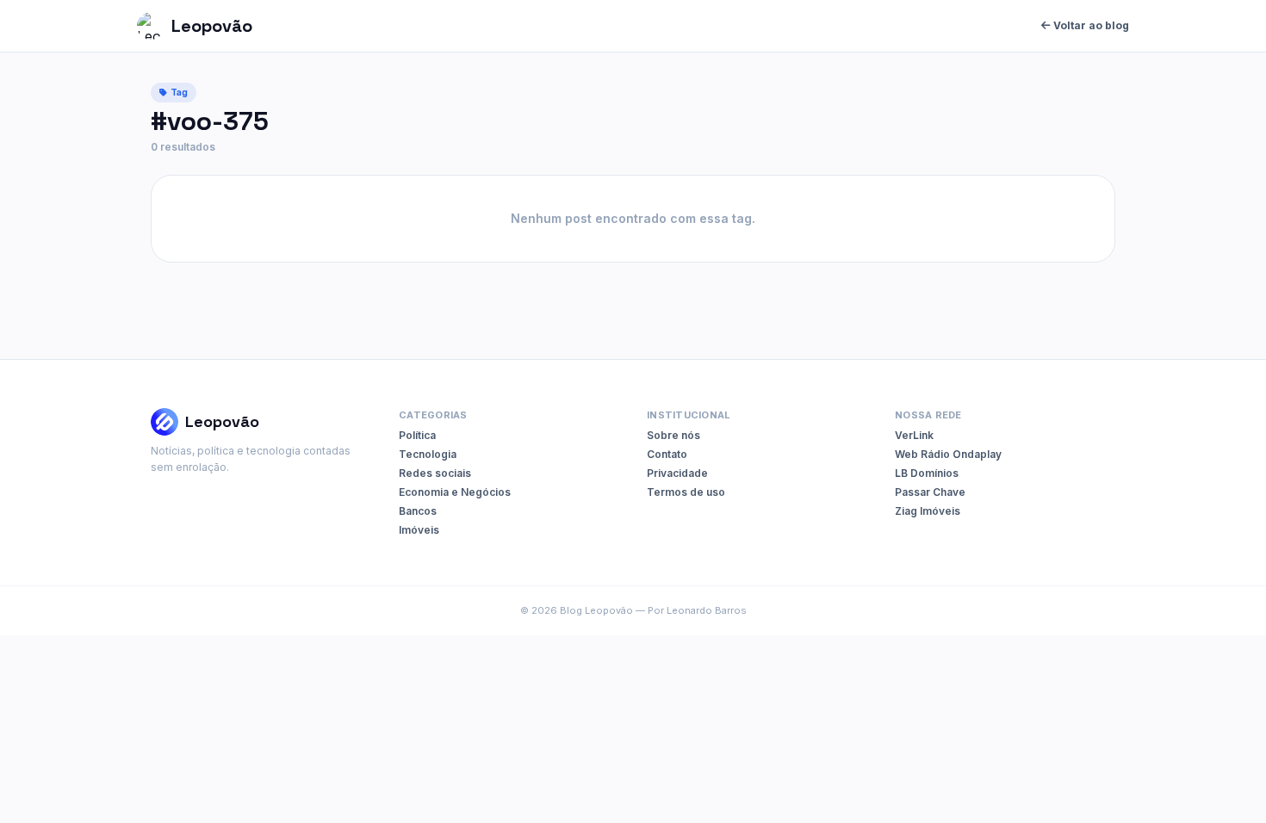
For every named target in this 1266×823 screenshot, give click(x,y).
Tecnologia (427, 454)
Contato (667, 454)
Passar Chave (930, 492)
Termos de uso (686, 492)
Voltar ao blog (1090, 25)
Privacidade (677, 473)
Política (417, 435)
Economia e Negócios (455, 492)
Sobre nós (673, 435)
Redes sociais (435, 473)
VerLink (914, 435)
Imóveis (419, 529)
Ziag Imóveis (927, 510)
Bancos (418, 510)
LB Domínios (927, 473)
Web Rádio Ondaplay (948, 454)
